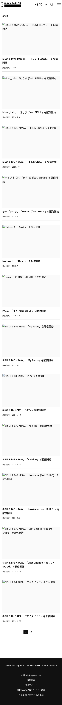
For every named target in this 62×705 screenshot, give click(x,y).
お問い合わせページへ (31, 675)
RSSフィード (31, 685)
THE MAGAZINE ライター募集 (31, 690)
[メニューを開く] (58, 4)
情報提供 (31, 680)
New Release (50, 665)
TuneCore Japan (13, 665)
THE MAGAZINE (32, 665)
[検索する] (52, 4)
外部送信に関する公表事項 (31, 695)
